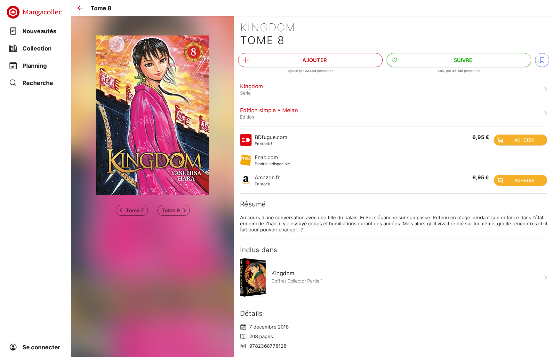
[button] (80, 8)
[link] (393, 89)
